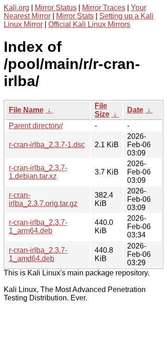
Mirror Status (56, 8)
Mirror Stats (75, 16)
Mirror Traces (103, 8)
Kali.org (16, 8)
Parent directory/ (36, 126)
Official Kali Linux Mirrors (89, 24)
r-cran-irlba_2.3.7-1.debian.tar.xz (38, 172)
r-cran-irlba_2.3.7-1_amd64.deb (38, 254)
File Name (26, 110)
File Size (102, 110)
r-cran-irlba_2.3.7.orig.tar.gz (43, 199)
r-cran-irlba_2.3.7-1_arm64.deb (38, 226)
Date (135, 110)
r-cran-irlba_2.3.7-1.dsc (47, 145)
